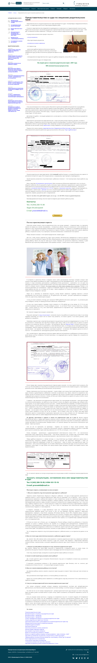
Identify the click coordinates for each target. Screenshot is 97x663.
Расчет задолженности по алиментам (35, 638)
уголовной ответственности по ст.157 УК (42, 188)
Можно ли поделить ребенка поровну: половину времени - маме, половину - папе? (47, 634)
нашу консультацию (44, 315)
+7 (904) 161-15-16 (82, 4)
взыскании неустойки (65, 188)
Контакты (72, 8)
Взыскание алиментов (31, 626)
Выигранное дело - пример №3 (33, 617)
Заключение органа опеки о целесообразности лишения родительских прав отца (46, 621)
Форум (65, 8)
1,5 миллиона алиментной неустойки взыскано (37, 642)
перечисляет (47, 125)
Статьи (53, 8)
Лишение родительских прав (33, 612)
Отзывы (59, 8)
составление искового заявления (36, 43)
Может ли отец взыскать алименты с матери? (37, 632)
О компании (25, 8)
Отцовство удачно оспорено (32, 624)
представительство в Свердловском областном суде (56, 128)
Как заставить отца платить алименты (35, 631)
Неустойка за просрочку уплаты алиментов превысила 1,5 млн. (41, 643)
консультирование (32, 37)
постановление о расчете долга (44, 183)
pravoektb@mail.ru (40, 210)
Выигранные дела (43, 8)
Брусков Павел (70, 324)
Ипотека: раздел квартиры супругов (34, 629)
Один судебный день (70, 130)
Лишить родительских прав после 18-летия (36, 620)
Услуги (33, 8)
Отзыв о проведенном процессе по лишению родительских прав (42, 618)
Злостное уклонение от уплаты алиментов (36, 628)
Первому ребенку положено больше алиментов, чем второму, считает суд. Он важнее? (48, 637)
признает (44, 189)
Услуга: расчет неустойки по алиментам (35, 640)
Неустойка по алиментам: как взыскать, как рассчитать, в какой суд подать (44, 635)
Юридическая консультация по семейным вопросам (39, 623)
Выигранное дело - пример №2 (33, 615)
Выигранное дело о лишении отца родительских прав (39, 613)
